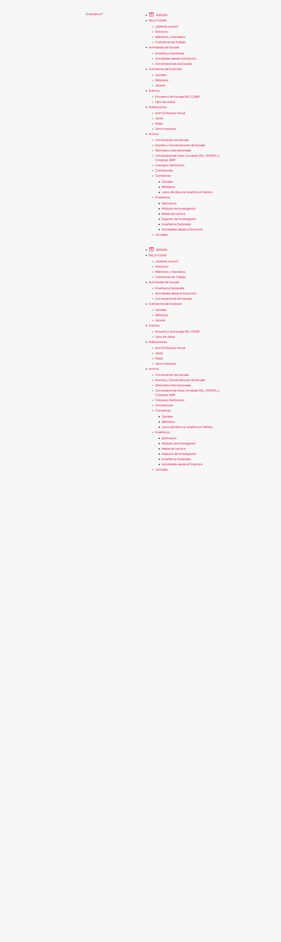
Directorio (161, 31)
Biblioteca (161, 80)
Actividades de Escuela (164, 47)
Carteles (160, 75)
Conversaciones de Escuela (173, 63)
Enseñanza (162, 197)
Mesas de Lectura (173, 213)
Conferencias (164, 170)
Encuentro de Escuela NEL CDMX (177, 96)
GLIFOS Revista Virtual (170, 113)
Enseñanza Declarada (169, 53)
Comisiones (163, 175)
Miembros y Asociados (170, 37)
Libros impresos (165, 128)
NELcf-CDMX (158, 20)
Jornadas (161, 234)
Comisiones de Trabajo (170, 42)
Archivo (154, 134)
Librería (160, 85)
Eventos (154, 90)
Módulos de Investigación (179, 208)
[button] (186, 245)
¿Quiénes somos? (166, 26)
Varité (159, 118)
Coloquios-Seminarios (169, 165)
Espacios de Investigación (179, 219)
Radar (159, 123)
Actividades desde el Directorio (175, 58)
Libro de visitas (165, 102)
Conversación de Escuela (172, 140)
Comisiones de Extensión (165, 69)
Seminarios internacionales (173, 150)
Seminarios (169, 203)
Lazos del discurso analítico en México (187, 192)
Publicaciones (158, 107)
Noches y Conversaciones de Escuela (180, 145)
